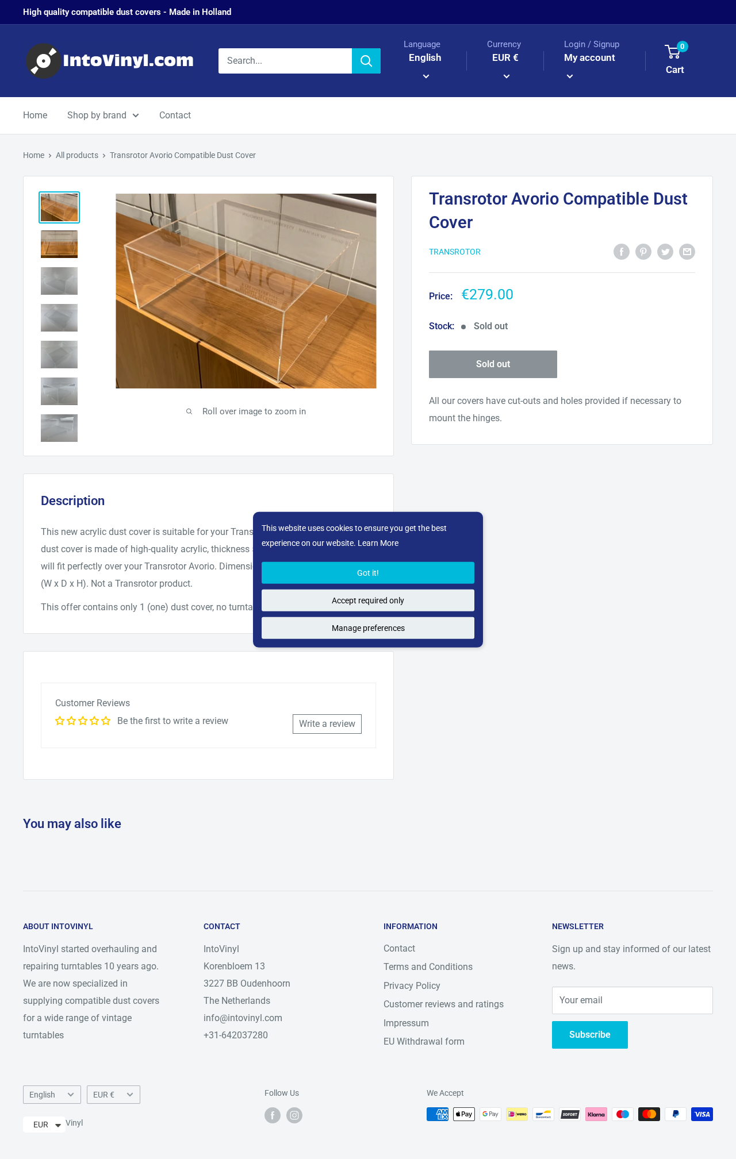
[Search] (366, 61)
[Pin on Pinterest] (643, 251)
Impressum (406, 1023)
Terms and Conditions (428, 966)
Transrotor (455, 252)
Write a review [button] (327, 723)
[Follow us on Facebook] (272, 1115)
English (42, 1094)
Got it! (368, 572)
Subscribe (590, 1034)
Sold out (493, 364)
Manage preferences (368, 628)
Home (35, 115)
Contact (175, 115)
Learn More (378, 543)
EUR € (103, 1094)
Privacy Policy (412, 985)
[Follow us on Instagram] (294, 1115)
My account (589, 57)
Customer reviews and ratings (444, 1004)
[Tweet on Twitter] (665, 251)
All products (77, 155)
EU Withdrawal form (424, 1041)
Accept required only (368, 600)
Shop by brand (96, 115)
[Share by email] (687, 251)
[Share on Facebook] (622, 251)
